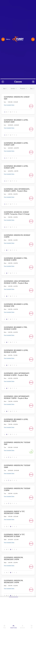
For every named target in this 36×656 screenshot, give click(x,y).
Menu (8, 39)
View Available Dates (9, 105)
